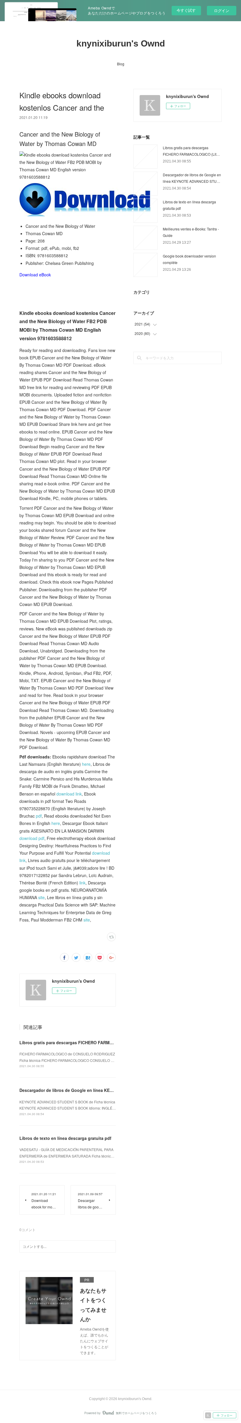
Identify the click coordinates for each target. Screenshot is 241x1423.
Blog (120, 63)
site (41, 897)
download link (69, 794)
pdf (39, 816)
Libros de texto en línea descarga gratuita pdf (65, 1138)
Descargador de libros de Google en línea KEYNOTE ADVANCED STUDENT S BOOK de (105, 1090)
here (86, 764)
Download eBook (35, 275)
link (82, 883)
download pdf (31, 838)
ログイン (221, 10)
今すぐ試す (186, 10)
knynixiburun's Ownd (120, 43)
